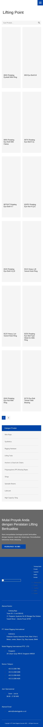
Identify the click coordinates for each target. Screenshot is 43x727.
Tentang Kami (37, 566)
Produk (36, 569)
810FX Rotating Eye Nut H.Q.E (30, 205)
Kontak (35, 577)
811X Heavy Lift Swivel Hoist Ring (30, 270)
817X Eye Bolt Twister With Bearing (29, 400)
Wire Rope (8, 434)
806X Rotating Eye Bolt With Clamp (9, 142)
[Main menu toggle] (40, 2)
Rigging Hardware (10, 448)
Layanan (36, 572)
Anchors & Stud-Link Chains (14, 463)
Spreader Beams (10, 484)
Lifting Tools (9, 456)
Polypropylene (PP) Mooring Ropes (16, 470)
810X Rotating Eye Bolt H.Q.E (9, 270)
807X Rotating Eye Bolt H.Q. (29, 141)
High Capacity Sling (11, 498)
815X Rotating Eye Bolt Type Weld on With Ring (29, 337)
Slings (7, 477)
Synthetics (8, 441)
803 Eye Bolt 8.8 (30, 75)
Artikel (35, 574)
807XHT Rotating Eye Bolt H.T (10, 205)
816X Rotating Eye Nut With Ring (9, 400)
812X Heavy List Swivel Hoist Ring (10, 335)
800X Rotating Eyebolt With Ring (10, 76)
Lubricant (8, 491)
